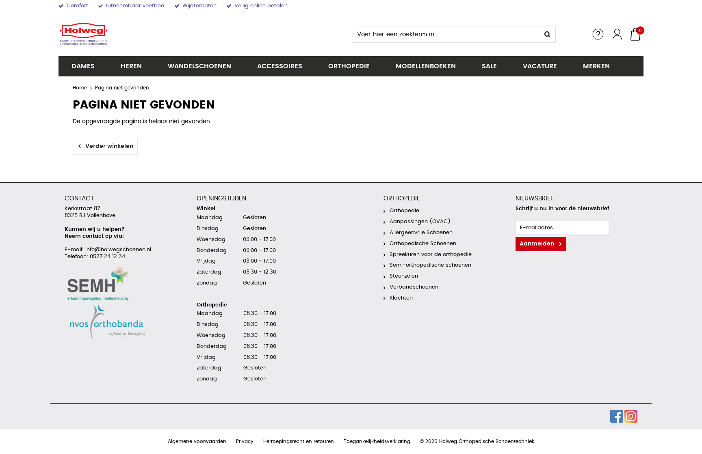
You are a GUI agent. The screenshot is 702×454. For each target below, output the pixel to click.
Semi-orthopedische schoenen (430, 265)
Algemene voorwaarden (197, 441)
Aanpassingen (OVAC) (420, 221)
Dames (83, 66)
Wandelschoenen (199, 66)
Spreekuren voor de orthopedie (431, 254)
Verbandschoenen (414, 287)
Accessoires (279, 66)
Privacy (245, 441)
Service (598, 34)
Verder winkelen (109, 146)
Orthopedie (349, 66)
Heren (131, 66)
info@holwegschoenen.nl (117, 249)
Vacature (540, 66)
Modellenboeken (426, 66)
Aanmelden (537, 244)
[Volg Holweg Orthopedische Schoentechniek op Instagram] (630, 416)
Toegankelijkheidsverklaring (377, 441)
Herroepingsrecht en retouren (298, 441)
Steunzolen (404, 276)
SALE (489, 66)
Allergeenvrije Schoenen (421, 232)
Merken (596, 66)
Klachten (401, 298)
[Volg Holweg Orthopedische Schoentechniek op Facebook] (616, 416)
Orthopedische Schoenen (423, 243)
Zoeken (547, 34)
